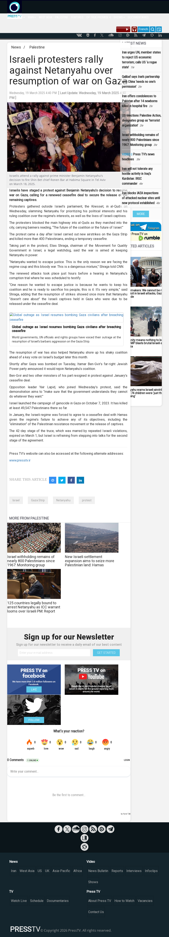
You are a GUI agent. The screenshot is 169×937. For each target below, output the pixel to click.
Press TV (93, 891)
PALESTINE (61, 17)
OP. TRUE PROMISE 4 (98, 17)
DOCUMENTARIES (138, 17)
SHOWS (118, 17)
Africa (77, 871)
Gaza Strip (38, 500)
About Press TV (99, 901)
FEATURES (77, 17)
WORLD (18, 17)
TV (11, 891)
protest (87, 500)
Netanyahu (63, 500)
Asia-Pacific (61, 871)
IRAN (31, 17)
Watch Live (19, 901)
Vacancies (145, 901)
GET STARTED (106, 652)
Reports (117, 871)
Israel (16, 500)
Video (91, 862)
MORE (141, 214)
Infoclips (151, 871)
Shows (93, 882)
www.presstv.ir (20, 460)
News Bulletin (98, 871)
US (40, 871)
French (143, 29)
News (16, 47)
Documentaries (58, 901)
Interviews (134, 871)
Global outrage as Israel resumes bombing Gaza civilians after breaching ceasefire (66, 329)
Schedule (36, 901)
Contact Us (96, 912)
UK (47, 871)
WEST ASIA (45, 17)
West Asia (27, 871)
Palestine (37, 47)
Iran (13, 871)
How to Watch (124, 901)
